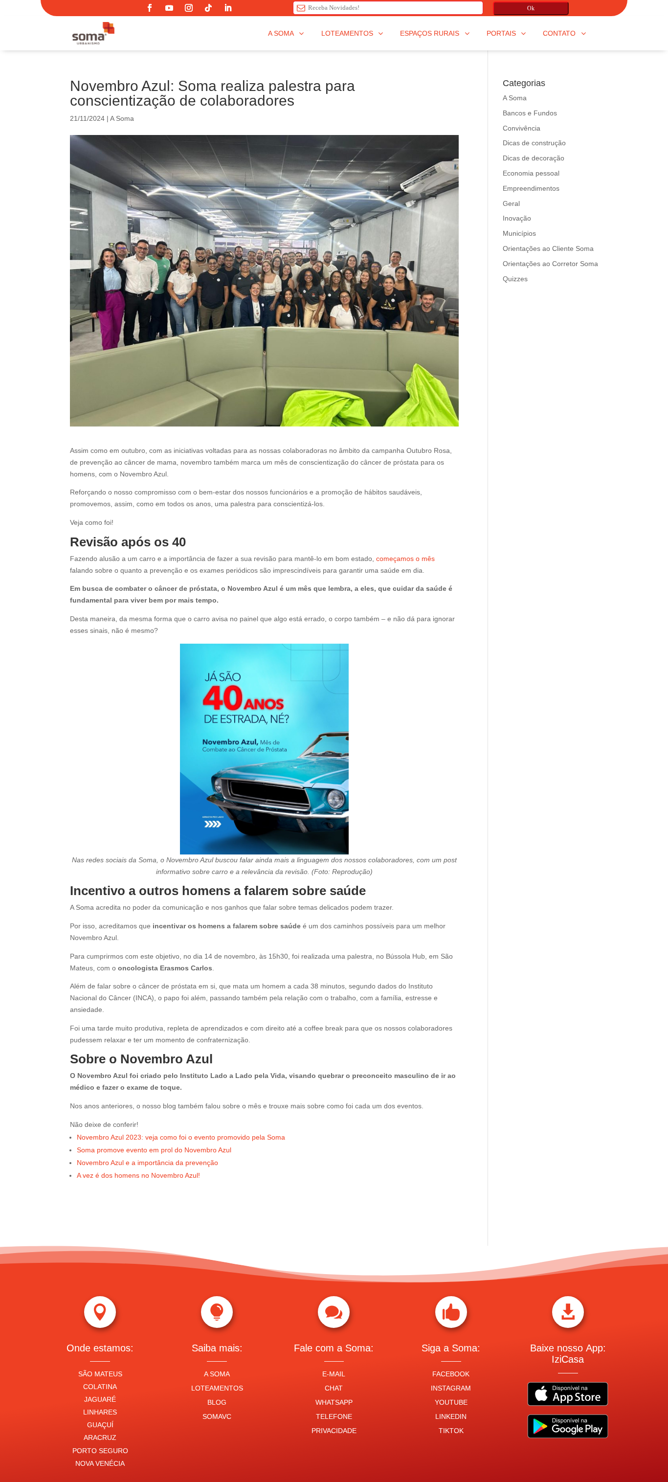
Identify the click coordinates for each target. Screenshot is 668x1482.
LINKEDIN (451, 1416)
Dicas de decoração (533, 158)
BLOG (216, 1402)
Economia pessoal (531, 173)
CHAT (334, 1388)
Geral (511, 203)
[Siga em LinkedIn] (228, 8)
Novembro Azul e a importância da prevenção (147, 1163)
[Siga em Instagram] (189, 8)
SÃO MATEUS (100, 1374)
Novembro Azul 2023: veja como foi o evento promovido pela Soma (181, 1137)
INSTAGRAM (451, 1388)
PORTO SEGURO (100, 1451)
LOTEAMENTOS (217, 1388)
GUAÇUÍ (100, 1425)
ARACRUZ (100, 1437)
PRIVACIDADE (334, 1431)
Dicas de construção (534, 143)
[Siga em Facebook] (149, 8)
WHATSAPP (334, 1402)
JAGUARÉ (100, 1399)
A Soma (122, 118)
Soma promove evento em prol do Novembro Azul (154, 1150)
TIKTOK (451, 1431)
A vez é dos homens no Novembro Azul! (139, 1175)
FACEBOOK (450, 1374)
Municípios (519, 233)
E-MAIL (333, 1374)
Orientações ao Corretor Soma (550, 264)
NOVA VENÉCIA (100, 1463)
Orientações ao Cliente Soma (548, 248)
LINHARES (100, 1412)
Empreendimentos (531, 188)
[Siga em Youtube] (169, 8)
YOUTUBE (451, 1402)
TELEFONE (334, 1416)
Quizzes (515, 279)
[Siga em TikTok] (208, 8)
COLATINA (100, 1387)
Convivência (521, 128)
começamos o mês (404, 558)
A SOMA (217, 1374)
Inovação (517, 218)
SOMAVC (216, 1416)
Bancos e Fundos (530, 113)
